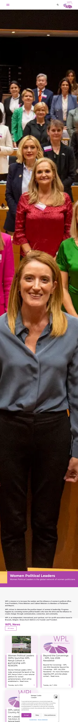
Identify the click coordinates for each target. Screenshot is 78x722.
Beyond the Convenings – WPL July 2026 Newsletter (55, 658)
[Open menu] (8, 5)
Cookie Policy (33, 719)
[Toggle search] (57, 5)
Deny (37, 715)
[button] (56, 697)
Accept (26, 715)
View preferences (50, 715)
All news (11, 628)
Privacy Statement (43, 719)
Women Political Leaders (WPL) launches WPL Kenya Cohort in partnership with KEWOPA (21, 660)
